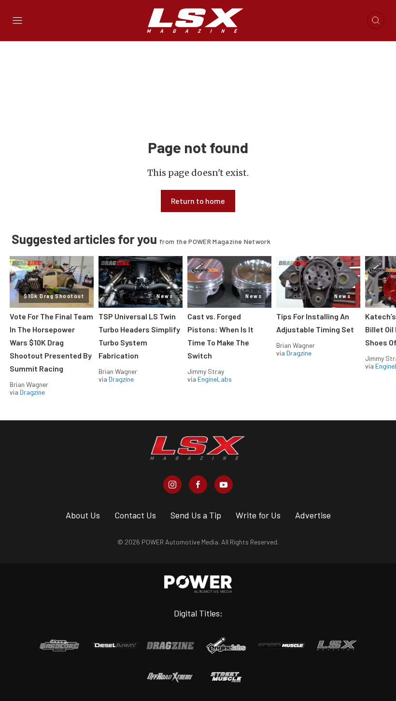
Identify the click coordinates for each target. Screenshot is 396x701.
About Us (83, 515)
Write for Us (258, 515)
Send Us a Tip (195, 515)
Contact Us (135, 515)
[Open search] (375, 20)
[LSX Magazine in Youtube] (223, 484)
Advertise (313, 515)
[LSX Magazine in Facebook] (198, 484)
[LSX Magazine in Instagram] (172, 484)
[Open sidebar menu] (17, 20)
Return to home (198, 200)
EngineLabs (215, 379)
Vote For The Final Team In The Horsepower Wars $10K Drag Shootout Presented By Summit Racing (51, 342)
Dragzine (32, 392)
